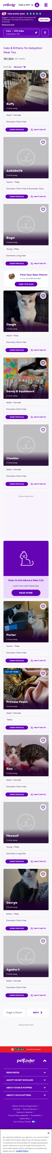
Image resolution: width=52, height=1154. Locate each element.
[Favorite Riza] (43, 740)
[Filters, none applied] (45, 32)
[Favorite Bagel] (43, 209)
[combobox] (19, 67)
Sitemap (16, 1109)
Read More (26, 593)
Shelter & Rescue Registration (24, 1106)
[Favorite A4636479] (43, 142)
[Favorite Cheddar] (43, 430)
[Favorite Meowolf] (43, 807)
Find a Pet (24, 5)
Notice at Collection (24, 1112)
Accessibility (36, 1115)
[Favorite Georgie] (43, 874)
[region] (26, 1141)
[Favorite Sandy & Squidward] (43, 363)
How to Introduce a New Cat (26, 580)
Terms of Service (29, 1109)
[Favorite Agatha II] (43, 941)
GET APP (44, 20)
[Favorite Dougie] (43, 296)
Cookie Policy (24, 1118)
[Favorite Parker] (43, 606)
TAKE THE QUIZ (26, 284)
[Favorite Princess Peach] (43, 673)
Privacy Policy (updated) (18, 1115)
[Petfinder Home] (9, 5)
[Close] (48, 1133)
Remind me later (8, 25)
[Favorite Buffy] (43, 75)
